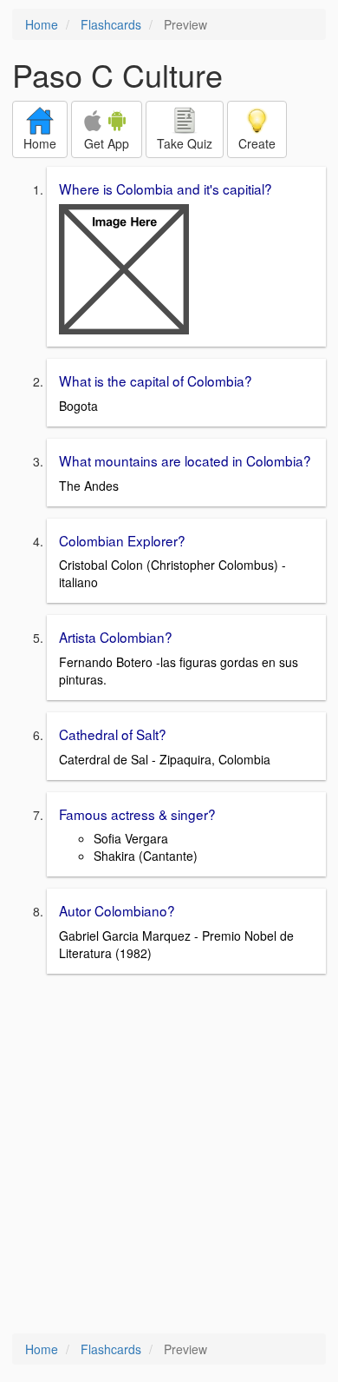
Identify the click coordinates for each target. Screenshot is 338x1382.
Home (41, 24)
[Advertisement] (169, 1155)
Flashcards (111, 24)
